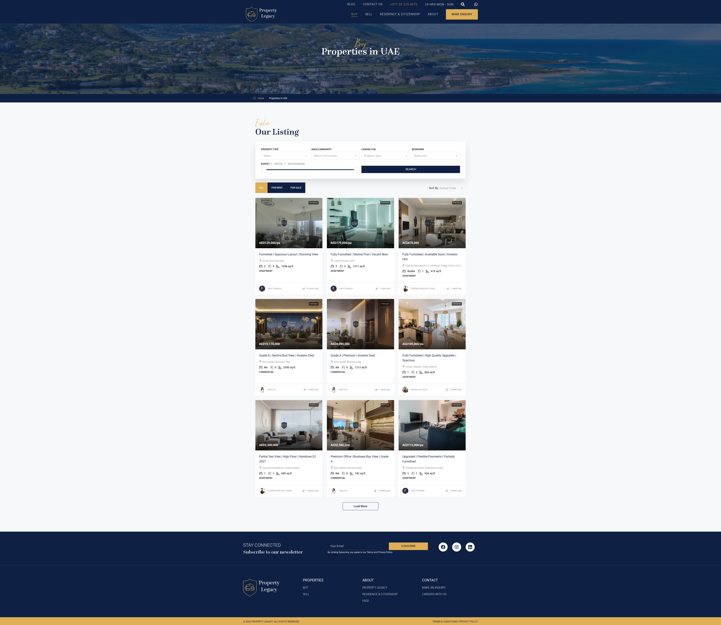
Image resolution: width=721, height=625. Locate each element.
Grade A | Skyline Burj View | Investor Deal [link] (286, 355)
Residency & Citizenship (400, 14)
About (433, 14)
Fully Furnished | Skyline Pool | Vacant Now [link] (359, 254)
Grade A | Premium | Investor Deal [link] (353, 355)
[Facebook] (443, 547)
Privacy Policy (468, 621)
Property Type (269, 149)
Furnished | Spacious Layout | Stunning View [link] (288, 254)
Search (410, 169)
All (261, 187)
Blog (351, 4)
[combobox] (285, 156)
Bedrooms (418, 149)
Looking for (368, 149)
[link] (288, 223)
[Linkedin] (470, 547)
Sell (368, 14)
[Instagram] (456, 547)
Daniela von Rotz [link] (419, 389)
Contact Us (373, 4)
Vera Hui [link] (271, 389)
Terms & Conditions (445, 621)
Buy (354, 14)
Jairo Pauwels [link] (274, 288)
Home (261, 98)
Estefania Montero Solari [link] (423, 288)
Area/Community (321, 149)
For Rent (277, 187)
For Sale (295, 187)
